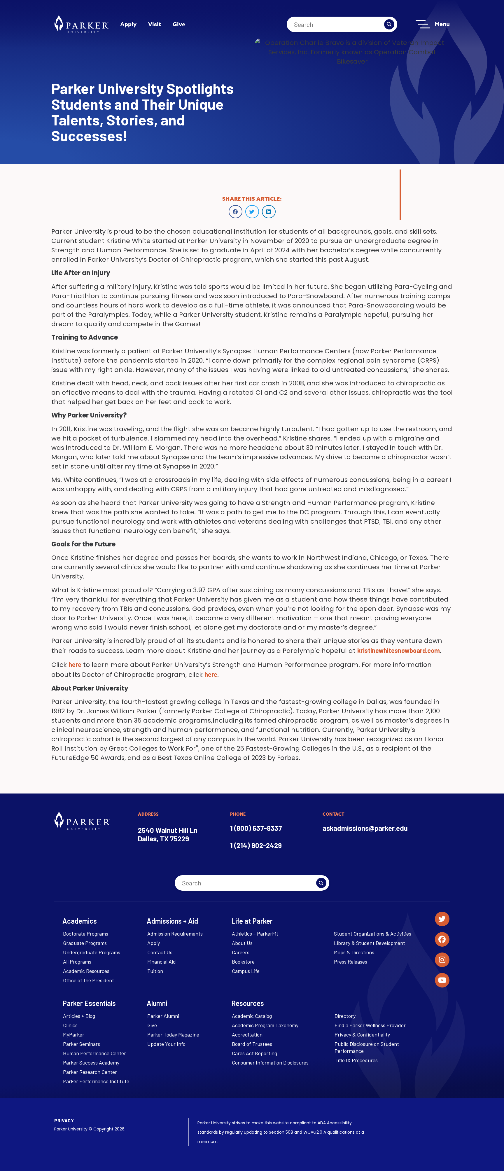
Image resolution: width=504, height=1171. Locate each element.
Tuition (155, 971)
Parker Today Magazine (173, 1034)
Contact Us (159, 952)
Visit (154, 24)
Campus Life (246, 971)
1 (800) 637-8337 (256, 828)
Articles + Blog (79, 1016)
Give (179, 24)
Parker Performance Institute (96, 1081)
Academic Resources (86, 971)
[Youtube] (442, 980)
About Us (242, 943)
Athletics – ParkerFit (255, 933)
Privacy (64, 1120)
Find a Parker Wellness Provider (370, 1025)
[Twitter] (442, 919)
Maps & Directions (354, 952)
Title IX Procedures (356, 1060)
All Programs (77, 961)
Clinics (70, 1025)
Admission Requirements (175, 933)
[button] (235, 211)
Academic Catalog (252, 1016)
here (75, 664)
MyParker (73, 1034)
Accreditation (247, 1034)
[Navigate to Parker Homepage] (81, 24)
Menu (442, 24)
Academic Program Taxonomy (265, 1025)
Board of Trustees (252, 1044)
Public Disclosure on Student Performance (367, 1047)
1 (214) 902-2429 (256, 845)
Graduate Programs (85, 943)
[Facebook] (442, 939)
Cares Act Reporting (254, 1053)
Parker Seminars (81, 1044)
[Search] (389, 24)
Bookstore (243, 961)
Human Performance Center (94, 1053)
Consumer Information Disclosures (270, 1062)
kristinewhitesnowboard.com (398, 650)
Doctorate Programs (85, 933)
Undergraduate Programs (91, 952)
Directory (345, 1016)
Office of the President (88, 980)
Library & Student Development (369, 943)
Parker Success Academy (91, 1062)
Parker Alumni (163, 1016)
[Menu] (423, 24)
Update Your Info (166, 1044)
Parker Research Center (90, 1072)
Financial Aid (161, 961)
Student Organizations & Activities (372, 933)
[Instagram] (442, 959)
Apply (128, 24)
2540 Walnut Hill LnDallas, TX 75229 (167, 834)
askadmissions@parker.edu (365, 828)
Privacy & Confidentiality (362, 1034)
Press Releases (350, 961)
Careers (240, 952)
